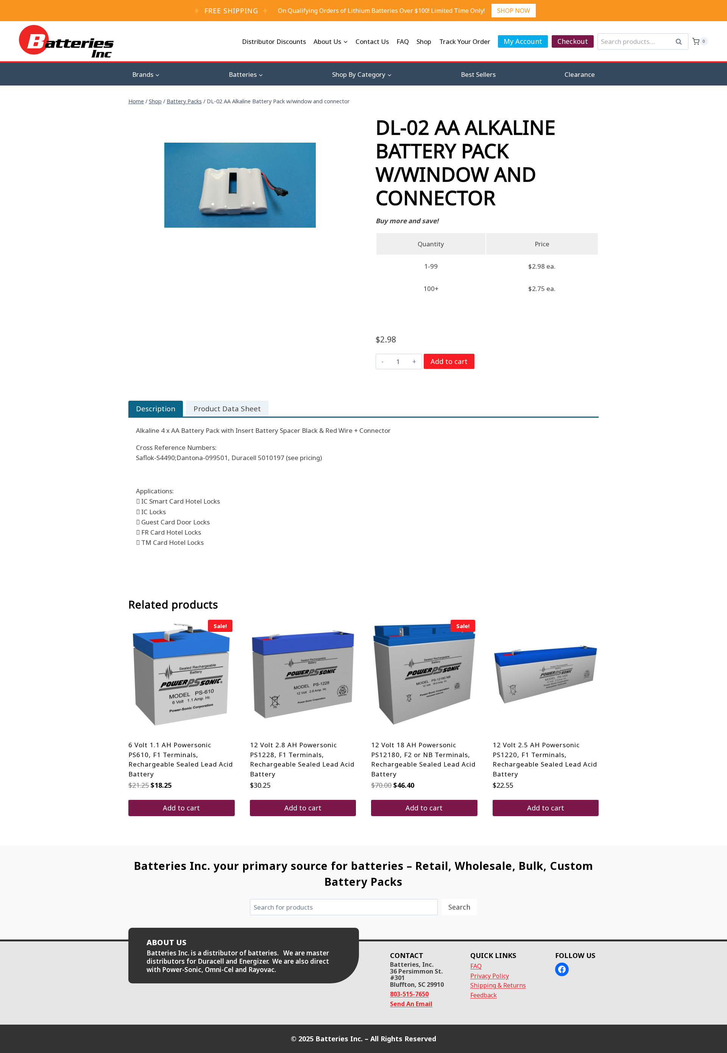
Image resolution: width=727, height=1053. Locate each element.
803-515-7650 (409, 994)
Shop (424, 41)
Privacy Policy (489, 976)
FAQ (402, 41)
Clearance (580, 74)
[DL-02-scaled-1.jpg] (239, 185)
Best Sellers (478, 74)
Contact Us (372, 41)
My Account (523, 41)
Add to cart (449, 361)
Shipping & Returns (498, 985)
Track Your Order (464, 41)
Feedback (483, 995)
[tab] (155, 409)
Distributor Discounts (274, 41)
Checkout (572, 41)
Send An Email (411, 1004)
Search (681, 41)
